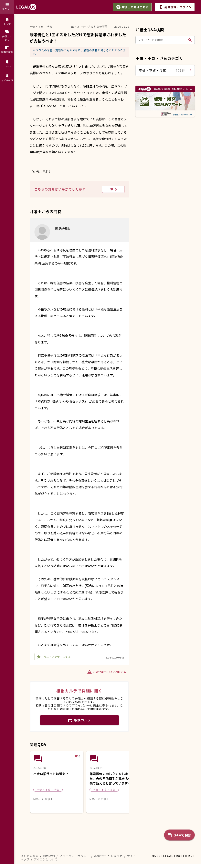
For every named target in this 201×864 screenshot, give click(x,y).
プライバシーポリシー (74, 856)
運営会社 (100, 856)
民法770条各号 (63, 335)
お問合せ (117, 856)
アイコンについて (46, 859)
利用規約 (49, 856)
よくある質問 (29, 856)
